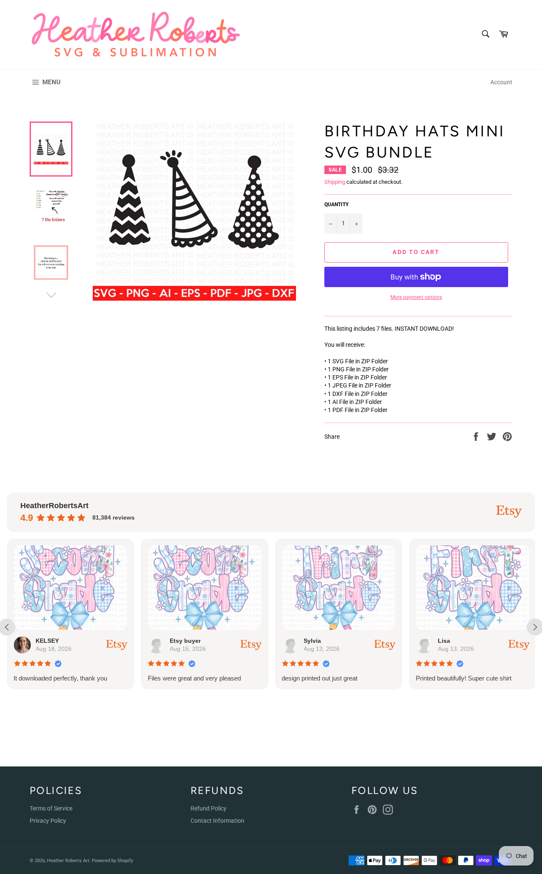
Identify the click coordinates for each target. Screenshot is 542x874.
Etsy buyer (184, 640)
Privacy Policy (48, 820)
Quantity (336, 204)
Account (501, 82)
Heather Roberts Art (68, 860)
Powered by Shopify (112, 860)
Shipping (334, 182)
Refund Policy (209, 808)
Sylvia (312, 640)
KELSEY (47, 640)
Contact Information (217, 820)
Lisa (443, 640)
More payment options (416, 297)
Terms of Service (51, 808)
